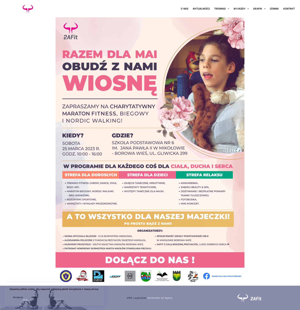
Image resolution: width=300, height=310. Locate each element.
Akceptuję (18, 297)
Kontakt (289, 8)
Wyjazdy (239, 8)
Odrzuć (34, 297)
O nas (184, 8)
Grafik (257, 8)
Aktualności (201, 8)
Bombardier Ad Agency (160, 298)
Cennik (274, 8)
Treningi (220, 8)
